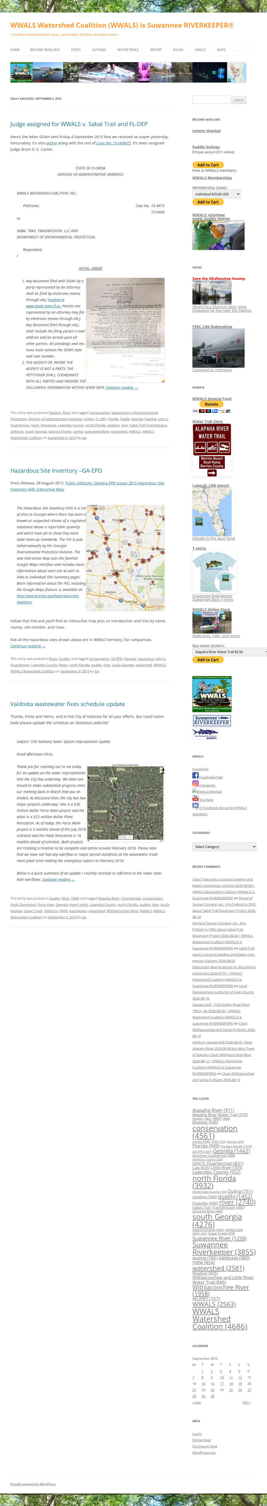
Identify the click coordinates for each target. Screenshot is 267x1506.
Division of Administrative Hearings (55, 419)
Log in (197, 1433)
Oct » (246, 1402)
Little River (226, 1167)
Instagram (207, 785)
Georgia (137, 419)
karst (35, 425)
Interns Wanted (206, 130)
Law (201, 1167)
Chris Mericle (131, 898)
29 (203, 1396)
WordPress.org (203, 1452)
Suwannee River (96, 431)
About (200, 50)
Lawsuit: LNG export (210, 485)
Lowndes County (71, 425)
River (66, 412)
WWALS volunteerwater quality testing (211, 216)
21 (194, 1389)
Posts (76, 50)
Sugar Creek (33, 911)
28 (194, 1396)
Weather (205, 1273)
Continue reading (121, 387)
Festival (235, 1142)
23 (212, 1389)
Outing (240, 1191)
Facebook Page (211, 777)
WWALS (135, 431)
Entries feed (201, 1440)
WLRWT (206, 1299)
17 (222, 1383)
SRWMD (234, 1230)
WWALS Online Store (211, 609)
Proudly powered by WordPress (33, 1484)
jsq (84, 437)
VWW (75, 898)
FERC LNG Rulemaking (212, 326)
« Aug (196, 1402)
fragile (125, 419)
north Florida (96, 425)
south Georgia (36, 431)
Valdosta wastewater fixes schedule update (67, 704)
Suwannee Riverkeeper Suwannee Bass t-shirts (212, 597)
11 (231, 1377)
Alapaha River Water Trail (220, 1114)
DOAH (89, 419)
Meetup (215, 791)
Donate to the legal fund (213, 538)
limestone (48, 425)
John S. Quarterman (218, 1163)
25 (231, 1389)
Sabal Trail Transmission (148, 425)
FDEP (218, 1142)
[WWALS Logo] (212, 710)
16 (212, 1383)
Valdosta (51, 911)
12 (240, 1377)
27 (249, 1389)
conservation (99, 412)
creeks (201, 1141)
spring (78, 431)
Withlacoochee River (122, 911)
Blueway (205, 1122)
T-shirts (199, 548)
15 (203, 1383)
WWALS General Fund (212, 398)
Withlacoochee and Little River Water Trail (223, 1279)
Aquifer (201, 1118)
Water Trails (128, 50)
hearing (150, 419)
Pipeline (55, 412)
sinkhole (16, 431)
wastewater (78, 911)
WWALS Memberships (212, 177)
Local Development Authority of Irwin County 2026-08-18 (223, 992)
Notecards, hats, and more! (216, 635)
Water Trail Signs (207, 421)
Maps (221, 50)
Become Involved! (45, 50)
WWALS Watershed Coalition (32, 671)
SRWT (199, 1233)
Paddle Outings (206, 146)
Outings (99, 50)
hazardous (146, 658)
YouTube (206, 799)
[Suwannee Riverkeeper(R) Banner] (212, 725)
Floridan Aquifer (236, 1146)
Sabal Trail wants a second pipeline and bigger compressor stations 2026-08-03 (223, 954)
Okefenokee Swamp (209, 1192)
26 (240, 1389)
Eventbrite (200, 769)
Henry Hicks (78, 904)
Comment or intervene (212, 369)
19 (240, 1383)
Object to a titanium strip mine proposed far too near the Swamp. (222, 308)
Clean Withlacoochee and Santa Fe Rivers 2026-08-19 (224, 1029)
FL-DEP (100, 419)
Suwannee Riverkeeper (224, 1248)
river (124, 425)
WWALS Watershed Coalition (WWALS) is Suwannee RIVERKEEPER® (122, 25)
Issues (178, 50)
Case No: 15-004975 (113, 142)
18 (231, 1383)
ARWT (221, 1118)
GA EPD (117, 658)
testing (205, 1258)
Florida (113, 419)
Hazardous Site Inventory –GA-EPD (56, 470)
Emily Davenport (23, 904)
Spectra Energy (60, 431)
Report (156, 50)
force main (46, 904)
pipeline (113, 425)
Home (15, 50)
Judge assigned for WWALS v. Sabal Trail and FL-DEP (79, 124)
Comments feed (204, 1446)
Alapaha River (108, 898)
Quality (64, 658)
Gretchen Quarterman (213, 1155)
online (51, 142)
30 (212, 1396)
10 (222, 1377)
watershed (119, 431)
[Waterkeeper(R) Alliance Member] (205, 737)
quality (96, 665)
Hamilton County (207, 1159)
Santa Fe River (207, 1211)
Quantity (205, 1203)
